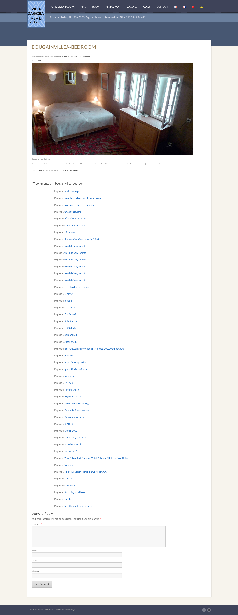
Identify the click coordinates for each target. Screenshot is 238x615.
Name (34, 551)
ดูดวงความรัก (71, 451)
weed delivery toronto (75, 246)
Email (34, 561)
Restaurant (113, 7)
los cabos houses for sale (76, 287)
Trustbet (68, 499)
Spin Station (70, 321)
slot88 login (70, 328)
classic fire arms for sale (76, 226)
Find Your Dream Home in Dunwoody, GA (85, 472)
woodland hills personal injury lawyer (82, 198)
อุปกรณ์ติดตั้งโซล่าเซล (75, 369)
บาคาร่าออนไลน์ (72, 212)
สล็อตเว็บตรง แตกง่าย (75, 219)
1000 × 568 (62, 57)
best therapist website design (78, 506)
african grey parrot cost (76, 438)
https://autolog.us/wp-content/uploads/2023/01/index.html (94, 349)
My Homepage (71, 191)
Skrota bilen (70, 465)
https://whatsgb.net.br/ (75, 362)
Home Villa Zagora (62, 7)
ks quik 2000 (70, 431)
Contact (162, 7)
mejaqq (68, 301)
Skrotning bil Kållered (74, 492)
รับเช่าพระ (69, 486)
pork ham (69, 356)
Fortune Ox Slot (72, 390)
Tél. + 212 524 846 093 (133, 17)
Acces (147, 7)
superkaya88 (70, 342)
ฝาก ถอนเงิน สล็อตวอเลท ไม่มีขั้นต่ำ (82, 239)
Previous (37, 60)
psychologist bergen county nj (79, 205)
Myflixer (68, 479)
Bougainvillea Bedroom (80, 57)
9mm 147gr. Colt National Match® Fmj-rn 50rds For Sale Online (96, 458)
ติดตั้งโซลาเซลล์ (72, 445)
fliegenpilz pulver (72, 397)
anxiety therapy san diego (77, 404)
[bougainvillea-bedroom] (112, 109)
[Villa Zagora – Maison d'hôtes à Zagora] (36, 14)
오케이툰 (69, 424)
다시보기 (69, 294)
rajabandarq (70, 308)
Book (95, 7)
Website (35, 571)
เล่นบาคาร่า (70, 232)
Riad (83, 7)
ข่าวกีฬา (68, 383)
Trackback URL (71, 171)
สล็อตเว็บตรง (71, 376)
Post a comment (39, 171)
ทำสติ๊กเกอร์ (70, 314)
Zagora (132, 7)
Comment (37, 524)
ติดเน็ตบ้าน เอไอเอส (74, 417)
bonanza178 (70, 335)
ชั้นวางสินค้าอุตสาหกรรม (77, 410)
